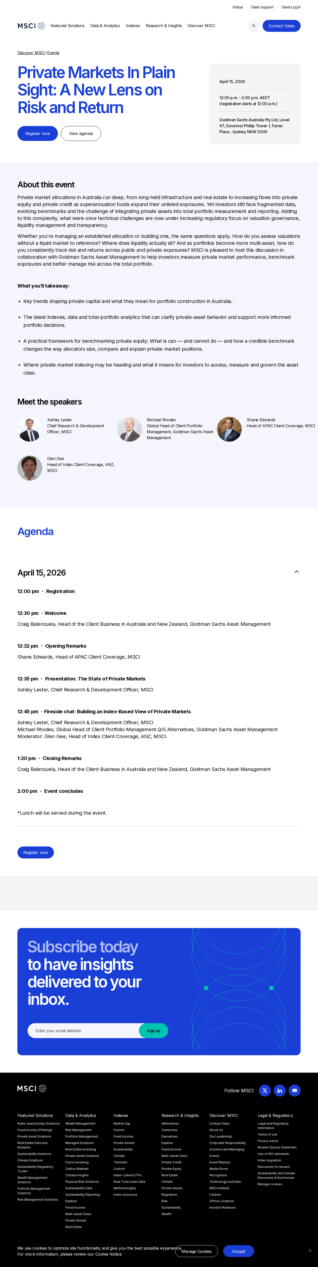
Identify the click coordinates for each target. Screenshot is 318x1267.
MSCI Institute (219, 1188)
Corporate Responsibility (227, 1143)
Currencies (169, 1130)
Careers (215, 1194)
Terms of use (267, 1134)
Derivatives (169, 1136)
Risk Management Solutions (37, 1199)
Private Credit (171, 1162)
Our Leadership (220, 1136)
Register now (37, 133)
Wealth (166, 1214)
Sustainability (123, 1149)
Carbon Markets (77, 1169)
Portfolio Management (81, 1136)
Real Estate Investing (80, 1149)
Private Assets (75, 1220)
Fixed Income (75, 1207)
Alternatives (170, 1123)
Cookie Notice (108, 1254)
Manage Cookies (196, 1251)
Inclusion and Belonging (226, 1149)
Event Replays (219, 1162)
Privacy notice (268, 1141)
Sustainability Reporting (82, 1194)
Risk (164, 1201)
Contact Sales (282, 25)
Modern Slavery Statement (277, 1147)
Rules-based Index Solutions (38, 1123)
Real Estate (73, 1227)
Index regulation (269, 1160)
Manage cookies (270, 1184)
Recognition (218, 1175)
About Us (216, 1130)
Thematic (120, 1162)
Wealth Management (80, 1123)
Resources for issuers (274, 1167)
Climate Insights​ (77, 1175)
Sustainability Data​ (78, 1188)
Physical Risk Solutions (82, 1181)
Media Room (218, 1169)
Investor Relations (222, 1207)
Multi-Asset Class (78, 1214)
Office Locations (221, 1201)
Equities (71, 1201)
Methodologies (125, 1188)
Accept (238, 1251)
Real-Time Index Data (129, 1181)
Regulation (169, 1194)
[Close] (310, 1250)
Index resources (125, 1194)
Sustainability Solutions (34, 1154)
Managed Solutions (79, 1143)
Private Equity (171, 1169)
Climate (119, 1156)
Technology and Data (225, 1181)
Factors (119, 1130)
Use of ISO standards (273, 1154)
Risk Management (78, 1130)
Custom (119, 1169)
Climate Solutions (30, 1160)
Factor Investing (77, 1162)
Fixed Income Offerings (34, 1130)
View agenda (81, 133)
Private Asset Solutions (34, 1136)
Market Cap (122, 1123)
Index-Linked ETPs (128, 1175)
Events (214, 1156)
